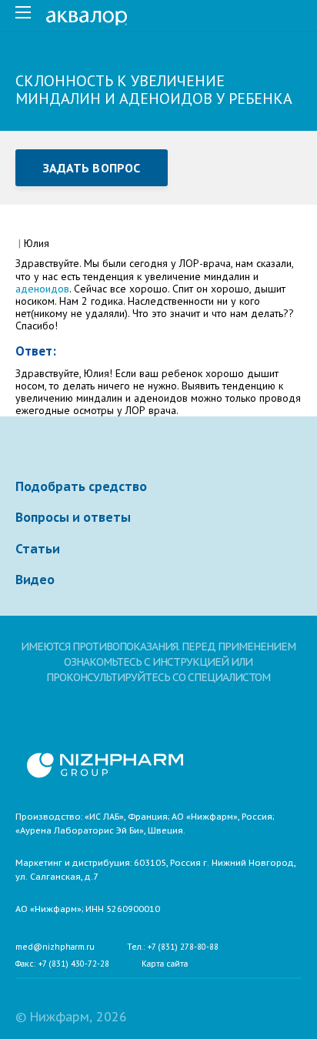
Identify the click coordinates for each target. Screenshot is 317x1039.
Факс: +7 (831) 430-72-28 (62, 964)
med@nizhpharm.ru (55, 947)
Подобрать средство (81, 486)
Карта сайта (165, 964)
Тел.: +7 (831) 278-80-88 (173, 947)
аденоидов (42, 289)
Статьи (37, 548)
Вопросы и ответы (73, 517)
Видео (35, 579)
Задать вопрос (91, 167)
